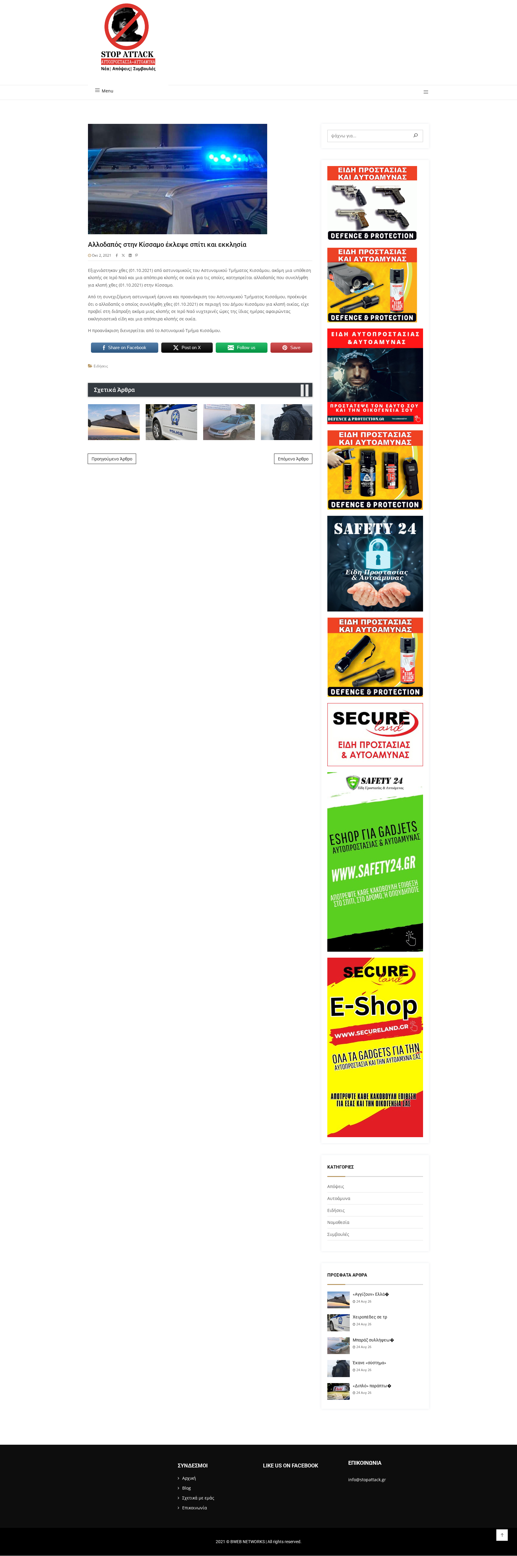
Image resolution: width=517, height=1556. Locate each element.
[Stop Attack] (128, 44)
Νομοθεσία (338, 1222)
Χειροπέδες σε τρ (370, 1317)
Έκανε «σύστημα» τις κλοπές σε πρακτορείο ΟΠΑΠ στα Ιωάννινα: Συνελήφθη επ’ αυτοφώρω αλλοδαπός (286, 422)
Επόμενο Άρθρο (293, 459)
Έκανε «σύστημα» (369, 1362)
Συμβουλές (338, 1234)
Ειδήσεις (101, 366)
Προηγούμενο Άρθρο (112, 459)
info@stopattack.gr (367, 1479)
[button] (424, 92)
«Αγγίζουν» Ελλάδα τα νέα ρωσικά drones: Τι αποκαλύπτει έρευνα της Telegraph (113, 422)
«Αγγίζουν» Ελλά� (371, 1294)
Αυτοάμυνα (338, 1198)
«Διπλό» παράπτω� (372, 1385)
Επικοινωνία (194, 1508)
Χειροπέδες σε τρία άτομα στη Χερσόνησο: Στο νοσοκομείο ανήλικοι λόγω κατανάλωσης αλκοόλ (171, 422)
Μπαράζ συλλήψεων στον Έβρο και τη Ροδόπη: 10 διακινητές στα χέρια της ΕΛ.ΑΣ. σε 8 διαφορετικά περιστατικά (229, 422)
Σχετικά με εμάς (198, 1498)
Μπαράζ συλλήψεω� (373, 1340)
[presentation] (302, 390)
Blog (186, 1488)
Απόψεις (335, 1186)
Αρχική (189, 1478)
